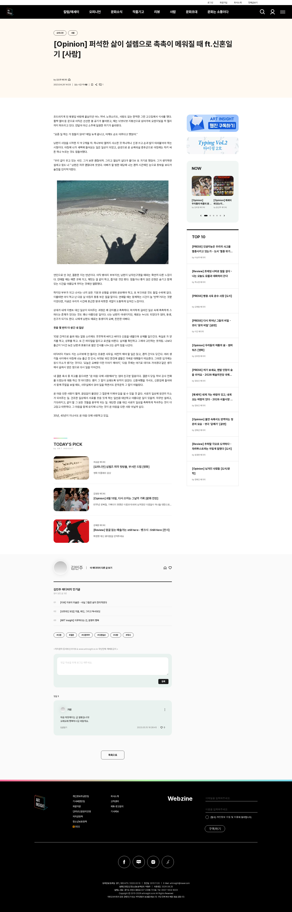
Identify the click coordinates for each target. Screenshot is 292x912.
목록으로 (112, 755)
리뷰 (157, 12)
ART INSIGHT (41, 802)
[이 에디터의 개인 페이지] (69, 79)
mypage (272, 12)
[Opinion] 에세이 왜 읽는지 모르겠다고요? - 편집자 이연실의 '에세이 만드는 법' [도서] (223, 202)
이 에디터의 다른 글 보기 (101, 567)
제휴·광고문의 (117, 806)
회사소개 (237, 2)
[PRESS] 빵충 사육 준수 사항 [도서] (212, 296)
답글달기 (63, 727)
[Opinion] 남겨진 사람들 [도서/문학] (211, 471)
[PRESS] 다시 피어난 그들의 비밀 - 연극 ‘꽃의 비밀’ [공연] (211, 323)
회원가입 (223, 2)
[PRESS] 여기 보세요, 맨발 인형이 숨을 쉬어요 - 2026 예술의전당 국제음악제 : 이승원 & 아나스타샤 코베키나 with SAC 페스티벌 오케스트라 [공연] (212, 372)
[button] (206, 215)
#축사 (128, 635)
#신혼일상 (102, 635)
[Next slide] (224, 215)
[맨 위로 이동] (280, 900)
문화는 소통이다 (218, 12)
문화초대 (191, 12)
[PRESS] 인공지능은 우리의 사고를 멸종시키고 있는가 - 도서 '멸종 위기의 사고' (212, 249)
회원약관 (77, 806)
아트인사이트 (10, 12)
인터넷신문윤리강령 (82, 811)
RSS (77, 826)
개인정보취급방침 (81, 796)
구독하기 (215, 828)
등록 (163, 681)
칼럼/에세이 (71, 12)
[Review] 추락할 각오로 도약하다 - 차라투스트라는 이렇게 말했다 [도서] (212, 446)
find (262, 12)
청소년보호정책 (80, 821)
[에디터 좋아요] (170, 567)
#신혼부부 (86, 635)
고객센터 (115, 801)
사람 (173, 12)
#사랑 (115, 635)
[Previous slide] (201, 215)
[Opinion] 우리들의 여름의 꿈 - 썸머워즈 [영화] (201, 202)
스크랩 (92, 84)
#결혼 (71, 635)
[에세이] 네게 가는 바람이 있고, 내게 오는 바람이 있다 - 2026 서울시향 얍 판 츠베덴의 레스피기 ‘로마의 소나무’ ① (212, 397)
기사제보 (115, 811)
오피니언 (95, 12)
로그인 (210, 2)
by (60, 80)
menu (282, 12)
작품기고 (138, 12)
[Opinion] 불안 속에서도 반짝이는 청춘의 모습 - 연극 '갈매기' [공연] (212, 422)
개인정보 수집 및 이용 (227, 817)
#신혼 (59, 635)
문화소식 (116, 12)
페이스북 (124, 862)
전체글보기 (253, 2)
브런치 (168, 862)
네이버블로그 (139, 862)
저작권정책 (78, 816)
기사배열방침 (79, 801)
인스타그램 (153, 862)
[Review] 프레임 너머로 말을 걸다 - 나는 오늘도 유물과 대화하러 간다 (212, 274)
